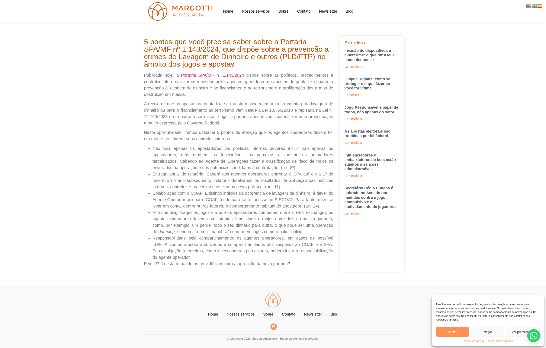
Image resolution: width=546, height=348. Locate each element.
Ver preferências (523, 332)
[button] (533, 335)
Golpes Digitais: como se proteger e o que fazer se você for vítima (367, 83)
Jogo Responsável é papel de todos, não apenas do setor (371, 109)
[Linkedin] (273, 326)
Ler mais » (353, 66)
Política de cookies (473, 340)
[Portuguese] (534, 5)
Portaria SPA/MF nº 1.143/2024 (212, 75)
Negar (488, 332)
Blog (349, 11)
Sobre (283, 11)
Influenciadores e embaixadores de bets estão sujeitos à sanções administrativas (370, 162)
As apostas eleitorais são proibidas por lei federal (367, 133)
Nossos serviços (256, 11)
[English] (529, 5)
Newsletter (328, 11)
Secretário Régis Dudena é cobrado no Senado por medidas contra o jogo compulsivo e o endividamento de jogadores (370, 197)
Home (228, 11)
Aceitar (452, 332)
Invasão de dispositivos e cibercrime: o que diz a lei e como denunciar (369, 55)
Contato (304, 11)
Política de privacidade (499, 340)
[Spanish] (540, 5)
